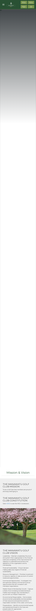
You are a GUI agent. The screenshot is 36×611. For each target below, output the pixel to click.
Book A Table (24, 7)
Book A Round (24, 2)
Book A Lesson (31, 2)
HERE (8, 503)
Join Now (31, 7)
